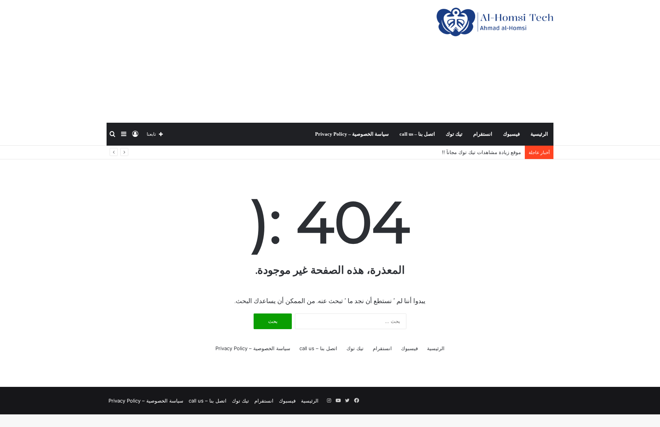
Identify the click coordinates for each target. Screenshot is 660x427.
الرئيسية (539, 134)
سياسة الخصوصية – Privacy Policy (352, 134)
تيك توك (454, 134)
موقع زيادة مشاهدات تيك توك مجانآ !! (481, 152)
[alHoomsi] (495, 22)
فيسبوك (511, 134)
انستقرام (482, 134)
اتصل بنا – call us (417, 134)
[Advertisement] (254, 61)
